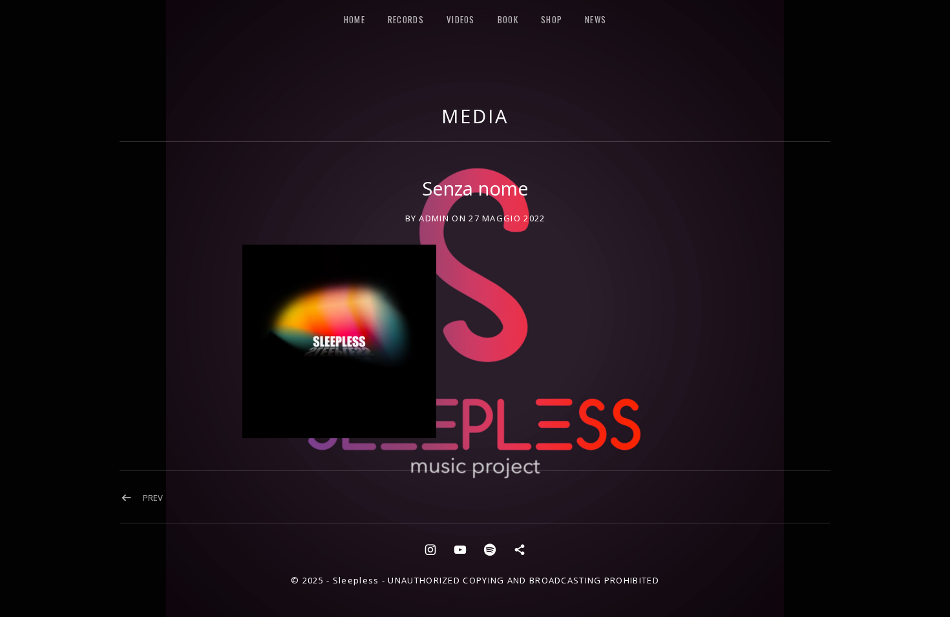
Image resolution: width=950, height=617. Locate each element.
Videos (461, 19)
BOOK (508, 19)
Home (354, 19)
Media (475, 115)
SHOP (551, 19)
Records (406, 19)
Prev (153, 497)
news (595, 19)
